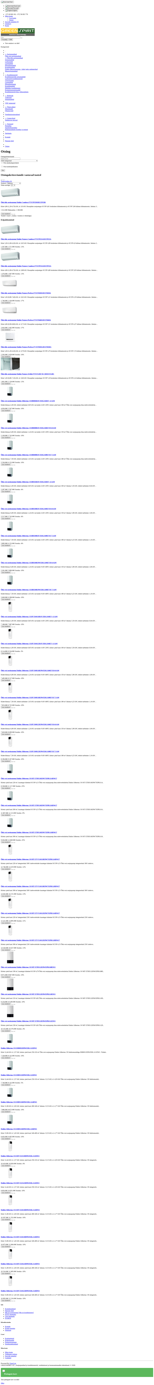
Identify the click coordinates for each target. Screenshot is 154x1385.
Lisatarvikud (11, 118)
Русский (15, 8)
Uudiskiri (8, 1358)
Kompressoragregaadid (12, 90)
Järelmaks (8, 133)
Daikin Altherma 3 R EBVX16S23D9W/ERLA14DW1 (20, 1264)
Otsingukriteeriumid (7, 156)
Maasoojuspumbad (11, 71)
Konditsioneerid (12, 75)
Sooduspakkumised (11, 1344)
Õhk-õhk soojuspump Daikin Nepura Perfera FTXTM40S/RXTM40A (26, 320)
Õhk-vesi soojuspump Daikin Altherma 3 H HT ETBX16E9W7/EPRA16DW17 (29, 805)
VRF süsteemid (10, 103)
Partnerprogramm (11, 1342)
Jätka (2, 1383)
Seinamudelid (9, 60)
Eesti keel (17, 6)
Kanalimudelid (10, 67)
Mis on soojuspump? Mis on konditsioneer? (19, 1312)
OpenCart (13, 1363)
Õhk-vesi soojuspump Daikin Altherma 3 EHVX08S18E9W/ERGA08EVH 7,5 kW (30, 697)
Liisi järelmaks (10, 1316)
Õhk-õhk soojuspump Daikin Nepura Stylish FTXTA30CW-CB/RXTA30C (27, 374)
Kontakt (7, 137)
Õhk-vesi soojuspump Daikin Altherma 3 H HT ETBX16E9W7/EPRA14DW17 (29, 778)
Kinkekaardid (9, 1340)
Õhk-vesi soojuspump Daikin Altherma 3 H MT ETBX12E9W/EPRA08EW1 (28, 967)
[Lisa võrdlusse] (14, 214)
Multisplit (10, 96)
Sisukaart (8, 1330)
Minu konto (9, 1352)
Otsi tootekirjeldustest (10, 167)
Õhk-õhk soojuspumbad (15, 58)
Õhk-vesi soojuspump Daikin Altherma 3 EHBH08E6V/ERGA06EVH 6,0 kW (28, 428)
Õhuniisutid (9, 109)
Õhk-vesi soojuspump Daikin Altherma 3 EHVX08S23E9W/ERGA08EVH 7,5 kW (30, 751)
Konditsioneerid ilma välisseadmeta (16, 92)
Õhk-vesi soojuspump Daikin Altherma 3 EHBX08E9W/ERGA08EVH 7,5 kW (29, 590)
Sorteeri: (3, 183)
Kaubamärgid (9, 1338)
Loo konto (12, 18)
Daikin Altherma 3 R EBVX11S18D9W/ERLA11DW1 (20, 1156)
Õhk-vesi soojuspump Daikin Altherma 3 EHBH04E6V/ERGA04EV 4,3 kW (28, 401)
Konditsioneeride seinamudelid (15, 77)
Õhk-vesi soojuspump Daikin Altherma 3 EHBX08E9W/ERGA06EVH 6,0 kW (29, 563)
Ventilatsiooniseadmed (12, 114)
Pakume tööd (9, 141)
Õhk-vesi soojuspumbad (13, 56)
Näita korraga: (5, 185)
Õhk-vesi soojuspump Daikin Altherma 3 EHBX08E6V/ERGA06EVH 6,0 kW (28, 509)
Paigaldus (8, 126)
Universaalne (9, 80)
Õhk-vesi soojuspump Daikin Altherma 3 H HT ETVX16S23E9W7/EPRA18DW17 (30, 940)
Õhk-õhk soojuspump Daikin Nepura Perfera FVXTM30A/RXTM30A (26, 347)
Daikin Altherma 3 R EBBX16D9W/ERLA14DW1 (19, 1102)
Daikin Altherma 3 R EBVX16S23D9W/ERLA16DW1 (20, 1291)
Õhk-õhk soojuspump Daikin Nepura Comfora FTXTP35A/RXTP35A (26, 266)
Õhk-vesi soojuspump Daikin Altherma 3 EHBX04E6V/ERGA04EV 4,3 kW (28, 482)
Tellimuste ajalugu (11, 1354)
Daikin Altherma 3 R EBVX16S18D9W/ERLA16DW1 (20, 1237)
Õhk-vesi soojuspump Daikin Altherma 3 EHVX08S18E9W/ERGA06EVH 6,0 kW (30, 670)
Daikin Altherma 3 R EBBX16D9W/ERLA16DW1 (19, 1129)
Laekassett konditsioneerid (14, 79)
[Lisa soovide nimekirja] (12, 214)
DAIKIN (8, 1318)
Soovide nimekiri (10, 1356)
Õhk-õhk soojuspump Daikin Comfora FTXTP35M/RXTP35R (23, 202)
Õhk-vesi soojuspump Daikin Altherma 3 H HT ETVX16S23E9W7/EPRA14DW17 (30, 913)
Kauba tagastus (10, 1328)
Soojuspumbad (12, 54)
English (14, 10)
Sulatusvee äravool (11, 120)
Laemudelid (9, 64)
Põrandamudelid (10, 65)
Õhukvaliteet (11, 107)
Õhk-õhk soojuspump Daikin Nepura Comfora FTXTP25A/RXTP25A (26, 239)
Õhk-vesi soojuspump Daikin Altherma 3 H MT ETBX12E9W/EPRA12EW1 (28, 1021)
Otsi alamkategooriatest (11, 163)
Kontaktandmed (10, 1309)
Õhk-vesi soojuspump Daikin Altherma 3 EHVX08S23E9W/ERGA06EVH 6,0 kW (30, 724)
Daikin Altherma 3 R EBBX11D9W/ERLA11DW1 (19, 1075)
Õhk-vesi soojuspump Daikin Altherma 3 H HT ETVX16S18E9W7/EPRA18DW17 (30, 886)
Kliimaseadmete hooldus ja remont (16, 129)
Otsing (7, 146)
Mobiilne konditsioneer (12, 88)
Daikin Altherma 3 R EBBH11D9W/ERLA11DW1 (19, 1048)
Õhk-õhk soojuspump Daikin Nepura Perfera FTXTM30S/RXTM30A (26, 293)
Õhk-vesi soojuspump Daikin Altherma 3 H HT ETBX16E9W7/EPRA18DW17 (29, 832)
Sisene (11, 20)
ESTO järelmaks (10, 1314)
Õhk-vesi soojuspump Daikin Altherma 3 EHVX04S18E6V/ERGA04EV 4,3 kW (29, 616)
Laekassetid (9, 62)
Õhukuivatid (9, 111)
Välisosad (8, 97)
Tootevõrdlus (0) (6, 181)
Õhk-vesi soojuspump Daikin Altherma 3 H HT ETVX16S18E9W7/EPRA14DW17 (30, 859)
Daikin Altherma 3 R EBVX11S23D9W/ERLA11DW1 (20, 1183)
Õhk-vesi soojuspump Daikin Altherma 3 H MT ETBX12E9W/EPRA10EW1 (28, 994)
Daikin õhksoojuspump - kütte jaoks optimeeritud (21, 69)
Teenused (10, 124)
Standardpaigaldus (11, 128)
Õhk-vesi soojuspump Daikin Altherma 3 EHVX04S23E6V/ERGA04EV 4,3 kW (29, 643)
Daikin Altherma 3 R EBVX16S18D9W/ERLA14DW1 (20, 1210)
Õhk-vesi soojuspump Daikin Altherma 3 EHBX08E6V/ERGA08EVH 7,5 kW (28, 536)
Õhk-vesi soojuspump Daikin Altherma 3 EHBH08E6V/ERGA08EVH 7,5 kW (28, 455)
